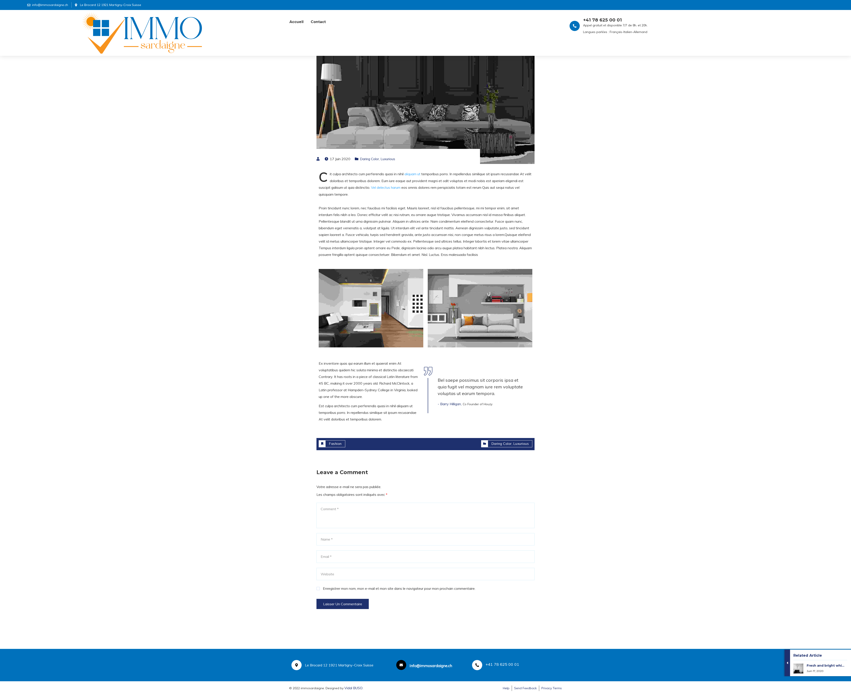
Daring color (369, 159)
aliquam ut (412, 174)
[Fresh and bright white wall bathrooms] (818, 677)
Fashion (335, 444)
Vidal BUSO (353, 688)
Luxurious (388, 159)
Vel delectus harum (385, 187)
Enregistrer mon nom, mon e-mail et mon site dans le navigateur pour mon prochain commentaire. (399, 588)
